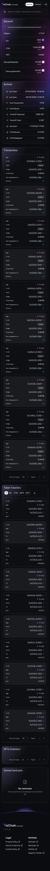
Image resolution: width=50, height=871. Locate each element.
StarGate (32, 845)
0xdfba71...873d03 (35, 352)
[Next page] (44, 477)
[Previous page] (39, 477)
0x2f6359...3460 (35, 169)
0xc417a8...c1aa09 (35, 384)
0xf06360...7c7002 (34, 161)
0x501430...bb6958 (34, 193)
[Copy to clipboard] (44, 27)
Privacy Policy (11, 841)
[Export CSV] (34, 493)
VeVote (31, 849)
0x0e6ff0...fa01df (35, 257)
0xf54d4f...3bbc (35, 177)
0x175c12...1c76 (36, 513)
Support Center (35, 853)
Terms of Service (13, 845)
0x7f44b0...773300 (34, 416)
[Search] (5, 12)
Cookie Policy (11, 849)
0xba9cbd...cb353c (34, 288)
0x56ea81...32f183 (34, 447)
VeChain (31, 841)
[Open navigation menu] (46, 4)
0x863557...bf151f (35, 225)
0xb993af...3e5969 (34, 320)
